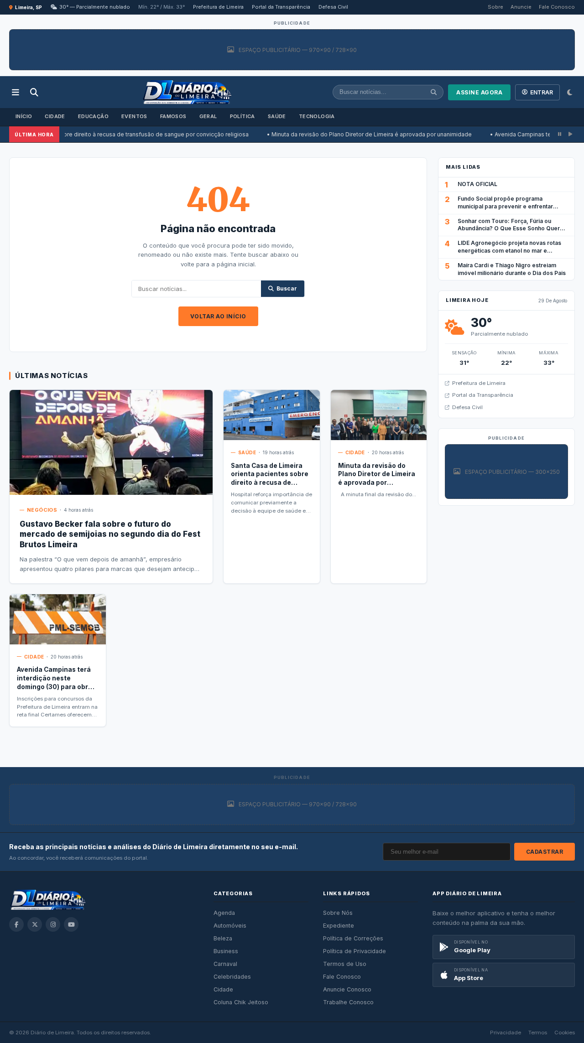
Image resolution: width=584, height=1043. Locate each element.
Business (226, 951)
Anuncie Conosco (347, 989)
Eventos (134, 116)
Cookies (564, 1032)
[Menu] (15, 92)
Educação (93, 116)
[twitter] (34, 924)
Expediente (338, 925)
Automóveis (230, 925)
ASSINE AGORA (479, 92)
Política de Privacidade (354, 951)
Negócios (42, 510)
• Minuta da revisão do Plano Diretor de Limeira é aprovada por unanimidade (343, 134)
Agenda (224, 912)
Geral (208, 116)
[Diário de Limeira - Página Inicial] (187, 92)
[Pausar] (559, 134)
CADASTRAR (544, 851)
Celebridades (232, 976)
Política (242, 116)
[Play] (570, 134)
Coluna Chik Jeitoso (241, 1002)
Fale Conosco (557, 7)
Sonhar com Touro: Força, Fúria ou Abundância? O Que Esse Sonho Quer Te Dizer (509, 229)
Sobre (495, 7)
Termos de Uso (344, 963)
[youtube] (71, 924)
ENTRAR (541, 92)
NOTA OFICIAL (477, 184)
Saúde (277, 116)
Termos (537, 1032)
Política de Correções (353, 938)
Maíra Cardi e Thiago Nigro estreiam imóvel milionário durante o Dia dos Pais (512, 269)
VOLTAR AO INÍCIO (218, 316)
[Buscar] (34, 92)
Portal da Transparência (281, 7)
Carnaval (225, 963)
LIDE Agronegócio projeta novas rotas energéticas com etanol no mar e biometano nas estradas (509, 250)
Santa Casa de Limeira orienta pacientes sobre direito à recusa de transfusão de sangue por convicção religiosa (269, 483)
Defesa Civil (333, 7)
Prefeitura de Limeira (218, 7)
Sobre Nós (338, 912)
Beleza (223, 938)
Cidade (55, 116)
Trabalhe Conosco (348, 1002)
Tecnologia (317, 116)
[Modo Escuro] (569, 92)
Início (24, 116)
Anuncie (521, 7)
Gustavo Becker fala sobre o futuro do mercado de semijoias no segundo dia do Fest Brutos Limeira (110, 534)
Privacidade (505, 1032)
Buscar (286, 288)
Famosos (173, 116)
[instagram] (53, 924)
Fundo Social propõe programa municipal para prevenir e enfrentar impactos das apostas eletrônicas (505, 206)
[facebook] (16, 924)
